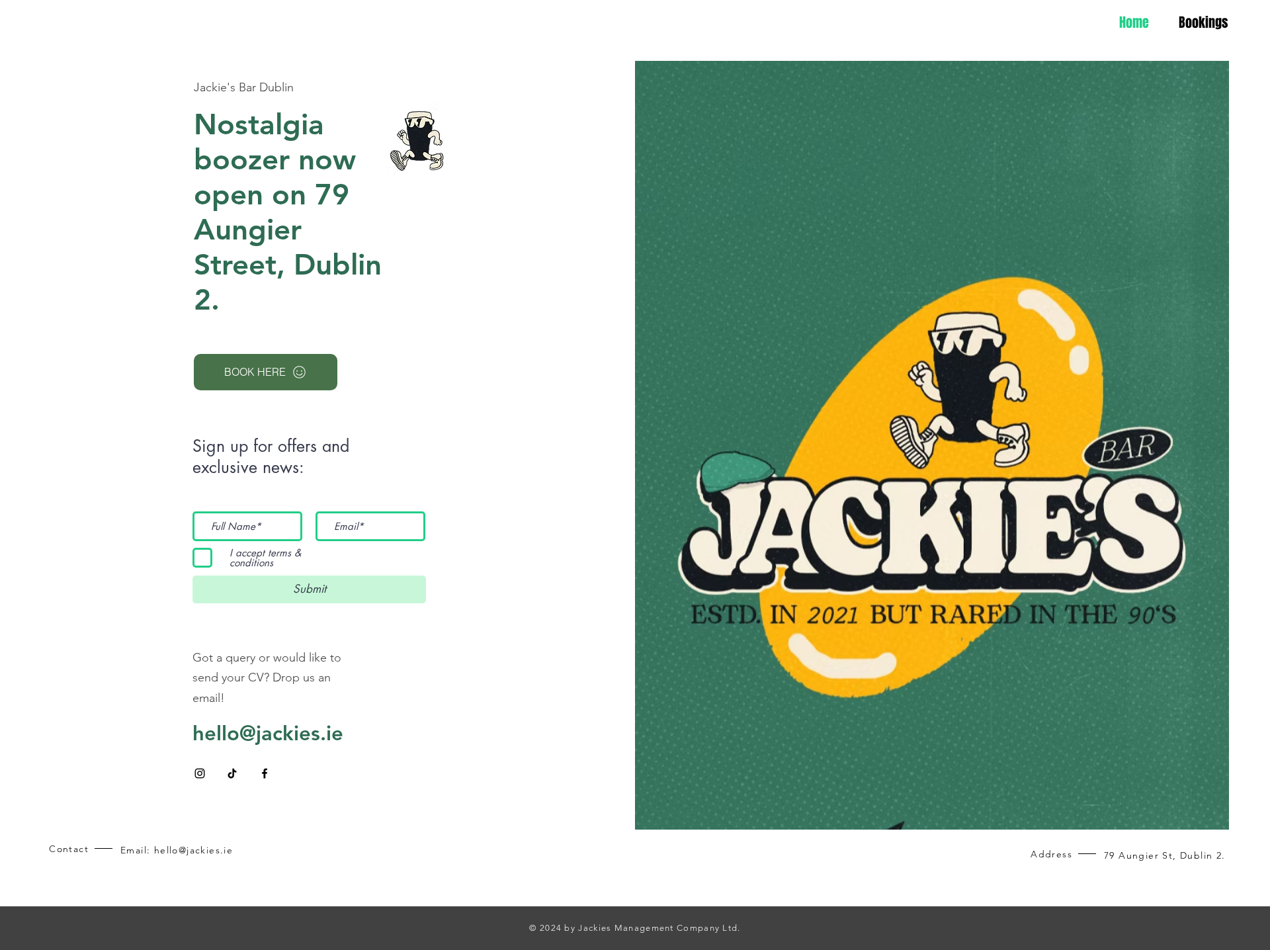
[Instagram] (199, 773)
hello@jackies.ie (267, 733)
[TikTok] (232, 773)
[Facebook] (264, 773)
